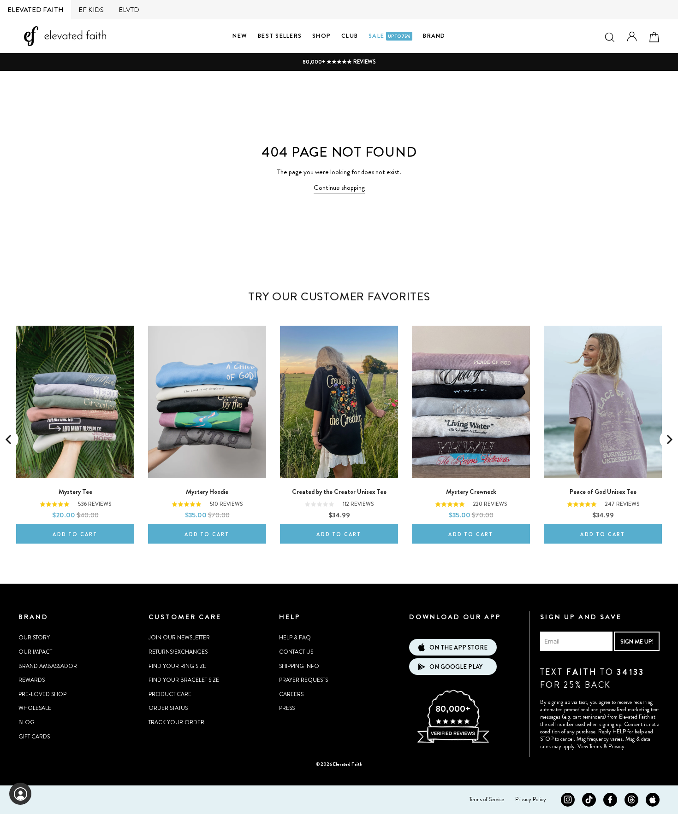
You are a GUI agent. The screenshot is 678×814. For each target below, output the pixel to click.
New (239, 35)
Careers (291, 694)
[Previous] (9, 439)
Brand (434, 35)
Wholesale (34, 708)
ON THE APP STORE (458, 647)
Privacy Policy (530, 799)
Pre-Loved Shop (42, 694)
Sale (389, 35)
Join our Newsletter (179, 637)
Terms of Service (487, 799)
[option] (339, 62)
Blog (26, 722)
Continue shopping (339, 187)
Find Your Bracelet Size (184, 680)
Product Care (170, 694)
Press (287, 708)
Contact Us (296, 652)
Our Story (34, 637)
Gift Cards (34, 736)
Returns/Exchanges (178, 652)
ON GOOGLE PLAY (455, 666)
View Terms (589, 746)
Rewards (31, 680)
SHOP (321, 35)
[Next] (669, 439)
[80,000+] (453, 742)
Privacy (616, 746)
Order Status (168, 708)
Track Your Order (176, 722)
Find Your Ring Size (177, 666)
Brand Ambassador (47, 666)
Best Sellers (280, 35)
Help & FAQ (295, 637)
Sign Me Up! (637, 641)
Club (349, 35)
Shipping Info (299, 666)
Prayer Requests (303, 680)
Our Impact (35, 652)
